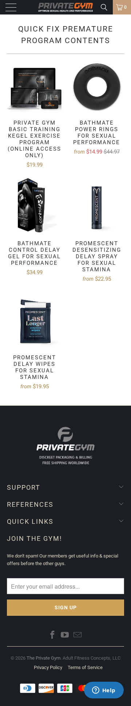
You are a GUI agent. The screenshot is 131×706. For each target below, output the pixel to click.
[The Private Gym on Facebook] (52, 635)
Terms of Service (85, 667)
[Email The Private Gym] (77, 635)
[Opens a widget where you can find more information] (104, 691)
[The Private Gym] (65, 7)
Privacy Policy (48, 667)
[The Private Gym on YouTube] (65, 635)
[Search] (104, 7)
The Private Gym (43, 658)
